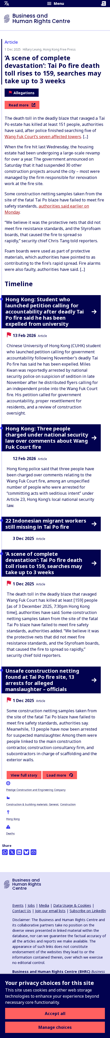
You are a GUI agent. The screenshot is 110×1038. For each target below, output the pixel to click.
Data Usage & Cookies (72, 905)
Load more (56, 775)
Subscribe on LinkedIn (88, 910)
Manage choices (55, 1027)
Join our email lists (50, 910)
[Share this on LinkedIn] (19, 852)
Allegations (24, 92)
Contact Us (21, 910)
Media (44, 905)
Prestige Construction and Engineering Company (35, 790)
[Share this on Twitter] (12, 852)
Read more (19, 105)
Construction (68, 804)
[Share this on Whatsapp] (5, 852)
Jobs (31, 905)
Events (18, 905)
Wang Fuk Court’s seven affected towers (43, 136)
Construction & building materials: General (32, 804)
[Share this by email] (33, 852)
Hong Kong (13, 819)
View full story (24, 775)
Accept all (55, 1013)
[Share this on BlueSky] (26, 852)
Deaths (10, 833)
